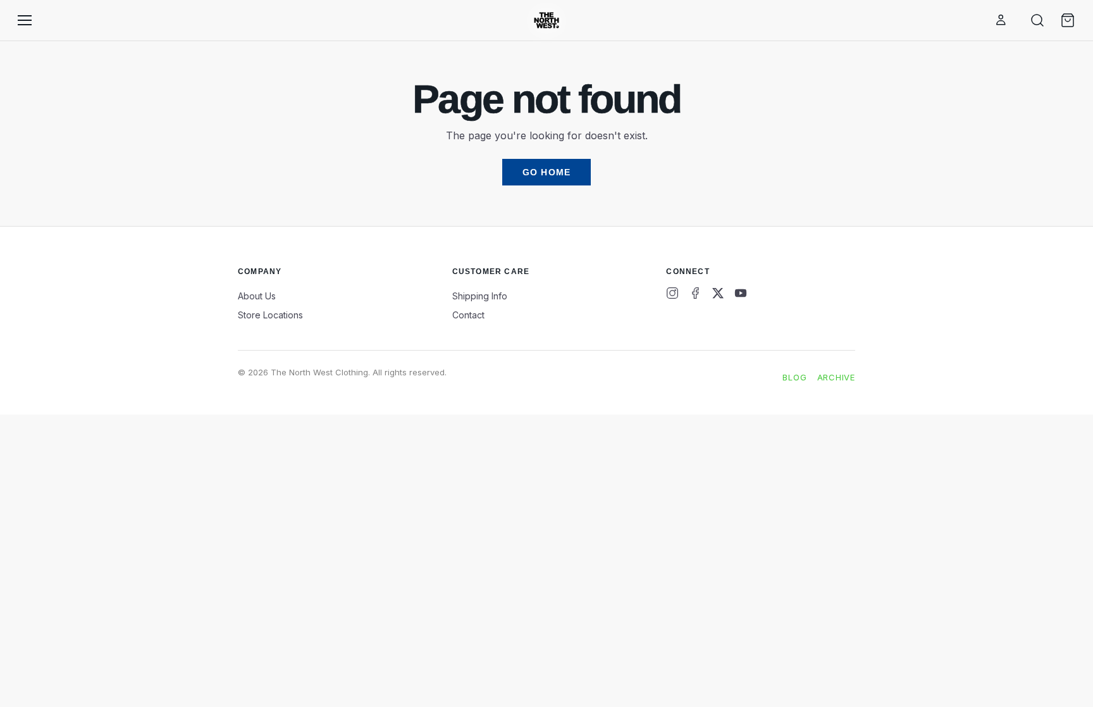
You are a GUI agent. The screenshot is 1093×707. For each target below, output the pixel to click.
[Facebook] (695, 293)
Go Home (546, 172)
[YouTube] (740, 293)
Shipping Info (479, 296)
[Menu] (24, 20)
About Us (257, 296)
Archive (836, 377)
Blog (794, 377)
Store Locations (270, 315)
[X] (718, 293)
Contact (468, 315)
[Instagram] (672, 293)
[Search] (1037, 20)
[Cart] (1068, 20)
